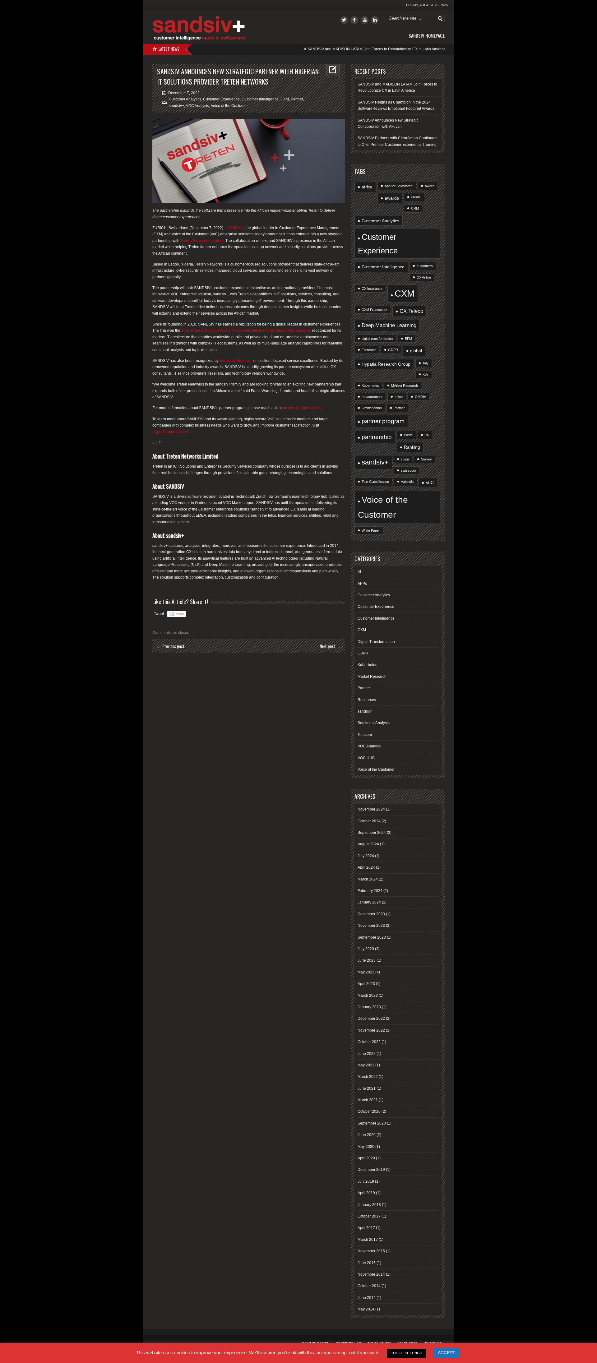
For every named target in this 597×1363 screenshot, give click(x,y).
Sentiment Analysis (374, 723)
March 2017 (368, 1239)
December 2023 (371, 914)
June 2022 (367, 1053)
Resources (367, 700)
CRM (415, 208)
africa (367, 186)
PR (427, 435)
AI (359, 572)
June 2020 (367, 1135)
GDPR (393, 350)
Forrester (369, 350)
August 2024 (368, 844)
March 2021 (368, 1100)
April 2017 (366, 1228)
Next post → (330, 646)
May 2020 (366, 1146)
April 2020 (366, 1158)
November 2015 (371, 1251)
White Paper (371, 530)
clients (416, 197)
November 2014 (371, 1274)
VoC (430, 482)
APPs (362, 583)
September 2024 (372, 832)
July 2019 (366, 1181)
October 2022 (369, 1042)
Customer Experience (221, 99)
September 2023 (372, 937)
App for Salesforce (399, 186)
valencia (407, 481)
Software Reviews (236, 360)
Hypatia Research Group (386, 364)
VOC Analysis (197, 106)
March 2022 (368, 1076)
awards (392, 198)
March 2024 (368, 879)
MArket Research (404, 385)
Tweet (159, 614)
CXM (284, 99)
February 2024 (370, 891)
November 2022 (371, 1030)
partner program (383, 421)
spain (405, 459)
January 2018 (369, 1205)
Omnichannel (372, 408)
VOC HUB (366, 758)
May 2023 (366, 972)
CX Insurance (372, 288)
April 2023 (366, 984)
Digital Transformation (376, 642)
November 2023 (371, 925)
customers (425, 266)
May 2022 (366, 1065)
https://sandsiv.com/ (170, 432)
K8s (425, 374)
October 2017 (369, 1216)
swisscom (408, 470)
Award (429, 186)
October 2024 (369, 821)
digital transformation (377, 338)
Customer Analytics (185, 99)
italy (425, 363)
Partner (297, 99)
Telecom (365, 734)
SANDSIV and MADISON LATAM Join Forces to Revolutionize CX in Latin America (347, 49)
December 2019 (371, 1169)
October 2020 (369, 1111)
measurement (372, 397)
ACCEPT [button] (446, 1352)
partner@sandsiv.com (301, 408)
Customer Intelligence (260, 99)
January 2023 (369, 1007)
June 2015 (367, 1263)
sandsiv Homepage (427, 35)
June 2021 (367, 1088)
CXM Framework (374, 310)
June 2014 (367, 1298)
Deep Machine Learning (389, 325)
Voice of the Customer (229, 106)
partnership (377, 437)
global (416, 350)
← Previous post (170, 646)
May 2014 (366, 1309)
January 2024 (369, 902)
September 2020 (372, 1123)
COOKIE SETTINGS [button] (406, 1353)
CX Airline (424, 277)
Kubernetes (370, 385)
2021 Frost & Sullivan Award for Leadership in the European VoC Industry (245, 330)
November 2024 (371, 809)
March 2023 (368, 995)
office (399, 397)
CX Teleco (411, 311)
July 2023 (366, 949)
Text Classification (375, 481)
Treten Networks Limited (202, 240)
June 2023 (367, 960)
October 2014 (369, 1286)
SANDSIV (235, 228)
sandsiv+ (176, 106)
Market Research (372, 676)
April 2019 (366, 1193)
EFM (408, 338)
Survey (426, 459)
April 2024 (366, 867)
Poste (408, 435)
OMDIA (420, 397)
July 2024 (366, 856)
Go (440, 18)
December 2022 (371, 1018)
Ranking (412, 447)
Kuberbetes (367, 665)
